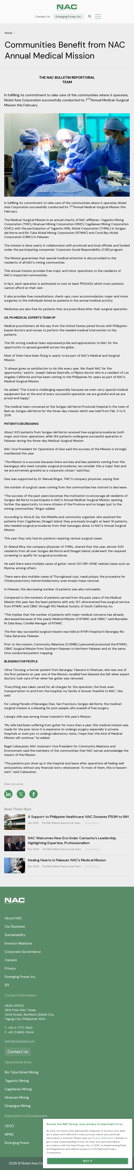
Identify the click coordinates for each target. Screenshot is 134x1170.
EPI (7, 985)
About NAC (13, 918)
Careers (11, 960)
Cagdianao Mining (18, 1089)
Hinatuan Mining (17, 1097)
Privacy (10, 968)
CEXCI (9, 1126)
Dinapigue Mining (18, 1106)
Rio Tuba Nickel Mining (21, 1072)
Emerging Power (17, 1143)
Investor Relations (18, 943)
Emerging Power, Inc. (68, 16)
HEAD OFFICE (14, 1006)
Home (8, 33)
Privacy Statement (103, 1138)
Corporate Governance (23, 952)
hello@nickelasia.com (20, 1041)
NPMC (9, 1134)
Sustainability (15, 935)
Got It (87, 1161)
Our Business (15, 926)
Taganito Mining (17, 1081)
